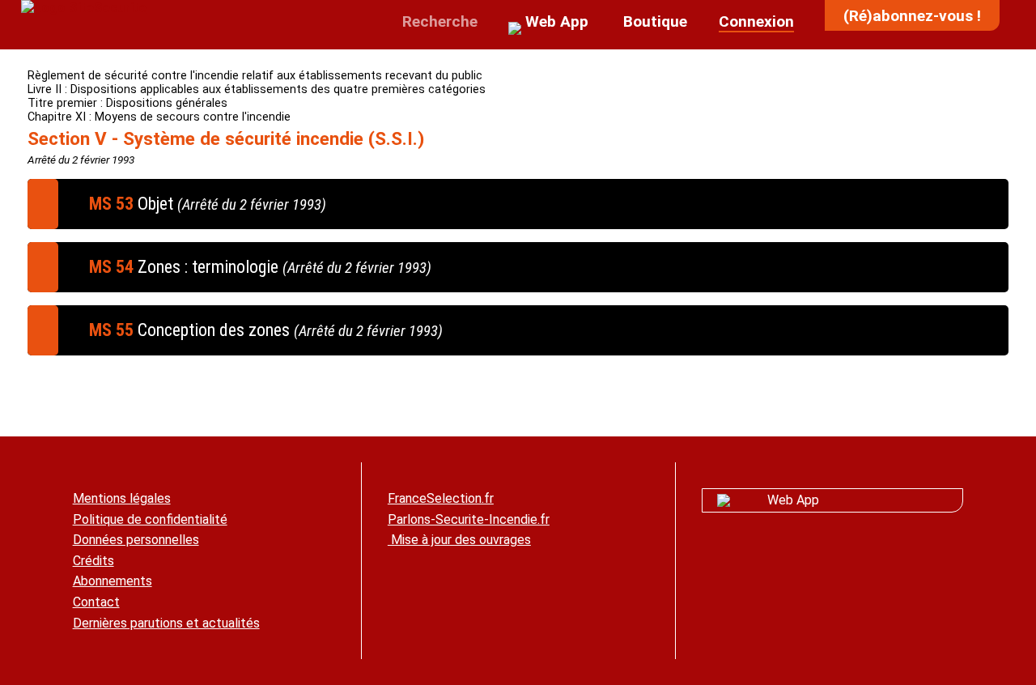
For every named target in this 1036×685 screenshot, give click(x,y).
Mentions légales (122, 498)
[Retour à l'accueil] (83, 7)
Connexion (756, 21)
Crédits (93, 560)
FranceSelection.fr (441, 498)
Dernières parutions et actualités (166, 623)
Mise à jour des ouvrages (459, 539)
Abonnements (112, 581)
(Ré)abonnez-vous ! (912, 15)
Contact (96, 602)
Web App (793, 500)
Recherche (438, 21)
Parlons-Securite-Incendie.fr (469, 519)
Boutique (653, 21)
